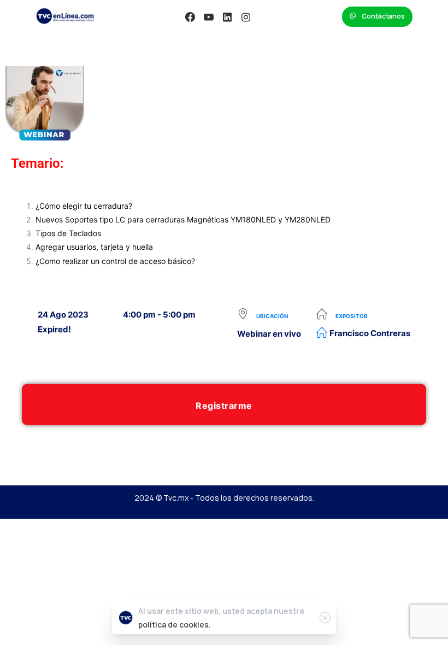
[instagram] (246, 17)
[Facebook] (190, 17)
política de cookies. (174, 624)
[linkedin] (227, 17)
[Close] (325, 617)
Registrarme (224, 405)
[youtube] (208, 17)
